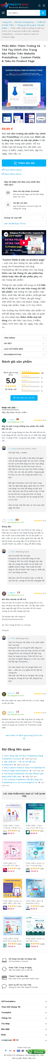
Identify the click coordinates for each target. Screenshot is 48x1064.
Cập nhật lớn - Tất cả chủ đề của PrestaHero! (18, 763)
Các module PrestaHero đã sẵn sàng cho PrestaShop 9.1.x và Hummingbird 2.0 (22, 781)
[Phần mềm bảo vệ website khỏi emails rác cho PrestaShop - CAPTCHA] (35, 888)
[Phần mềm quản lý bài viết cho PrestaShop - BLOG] (35, 925)
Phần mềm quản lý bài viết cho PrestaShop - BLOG (35, 940)
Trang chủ (7, 22)
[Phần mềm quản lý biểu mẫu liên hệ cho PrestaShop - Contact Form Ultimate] (12, 888)
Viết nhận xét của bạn (25, 398)
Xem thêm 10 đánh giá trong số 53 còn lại (24, 737)
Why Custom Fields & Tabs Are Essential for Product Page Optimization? (23, 769)
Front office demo (13, 170)
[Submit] (43, 13)
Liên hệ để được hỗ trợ (15, 223)
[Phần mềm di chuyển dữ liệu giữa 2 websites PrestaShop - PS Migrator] (12, 850)
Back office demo (12, 174)
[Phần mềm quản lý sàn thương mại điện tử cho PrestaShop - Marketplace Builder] (35, 850)
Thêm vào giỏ (26, 163)
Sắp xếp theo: (8, 412)
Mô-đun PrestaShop (24, 22)
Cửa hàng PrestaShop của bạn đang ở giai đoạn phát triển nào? (22, 775)
